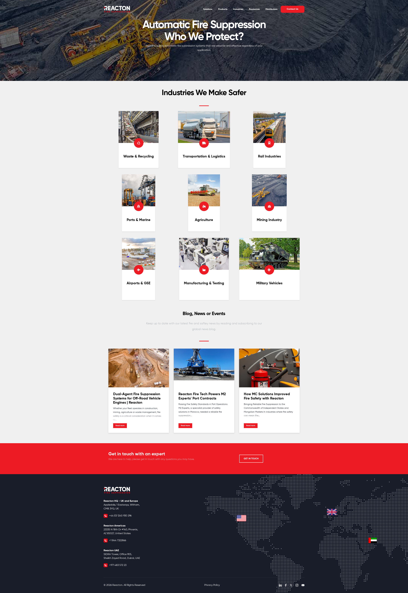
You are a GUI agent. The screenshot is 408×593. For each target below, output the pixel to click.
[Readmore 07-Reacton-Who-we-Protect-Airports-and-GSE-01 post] (138, 269)
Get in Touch (251, 459)
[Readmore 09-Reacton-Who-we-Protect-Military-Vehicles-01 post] (269, 269)
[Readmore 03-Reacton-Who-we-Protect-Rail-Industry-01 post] (269, 139)
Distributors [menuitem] (271, 9)
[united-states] (241, 518)
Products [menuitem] (222, 9)
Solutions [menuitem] (207, 9)
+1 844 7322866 (117, 540)
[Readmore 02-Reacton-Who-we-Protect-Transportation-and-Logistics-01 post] (204, 139)
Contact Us (292, 9)
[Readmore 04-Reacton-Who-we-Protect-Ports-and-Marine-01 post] (138, 202)
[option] (204, 40)
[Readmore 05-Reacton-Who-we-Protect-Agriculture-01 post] (204, 202)
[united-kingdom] (332, 512)
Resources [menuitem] (254, 9)
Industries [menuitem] (238, 9)
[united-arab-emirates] (372, 540)
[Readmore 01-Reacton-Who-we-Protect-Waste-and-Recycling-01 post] (139, 139)
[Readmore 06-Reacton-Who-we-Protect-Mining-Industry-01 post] (269, 202)
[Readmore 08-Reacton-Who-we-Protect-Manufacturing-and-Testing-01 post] (204, 269)
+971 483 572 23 (117, 565)
